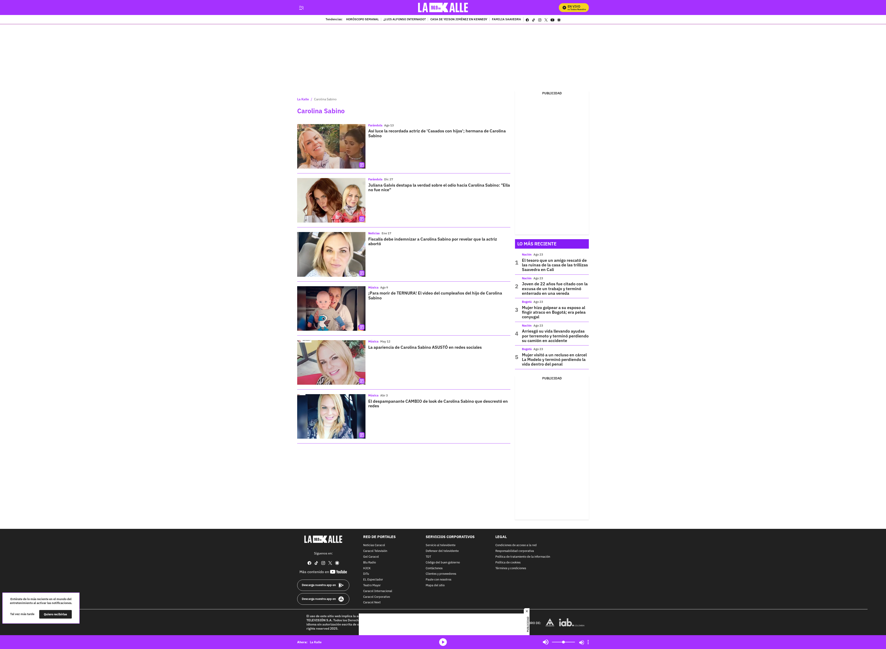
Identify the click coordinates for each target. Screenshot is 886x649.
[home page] (443, 7)
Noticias (374, 233)
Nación (527, 254)
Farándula (375, 125)
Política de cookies (508, 562)
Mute (545, 642)
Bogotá (527, 302)
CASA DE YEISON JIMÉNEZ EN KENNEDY (458, 19)
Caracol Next (372, 602)
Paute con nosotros (438, 579)
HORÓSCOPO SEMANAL (362, 19)
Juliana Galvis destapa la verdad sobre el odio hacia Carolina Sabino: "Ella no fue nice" (439, 187)
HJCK (367, 568)
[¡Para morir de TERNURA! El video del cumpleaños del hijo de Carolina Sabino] (331, 308)
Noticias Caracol (374, 545)
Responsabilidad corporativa (514, 551)
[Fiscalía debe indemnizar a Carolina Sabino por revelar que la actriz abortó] (331, 254)
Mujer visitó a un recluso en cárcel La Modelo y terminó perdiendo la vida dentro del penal (554, 359)
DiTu (366, 573)
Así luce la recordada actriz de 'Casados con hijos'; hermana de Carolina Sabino (437, 133)
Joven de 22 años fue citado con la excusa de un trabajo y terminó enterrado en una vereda (555, 288)
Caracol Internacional (377, 591)
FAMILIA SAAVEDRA (506, 19)
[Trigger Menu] (301, 7)
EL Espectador (373, 579)
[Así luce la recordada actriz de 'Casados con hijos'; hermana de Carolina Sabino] (331, 146)
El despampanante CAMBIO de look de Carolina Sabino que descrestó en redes (438, 403)
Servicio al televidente (440, 545)
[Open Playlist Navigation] (588, 642)
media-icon (443, 642)
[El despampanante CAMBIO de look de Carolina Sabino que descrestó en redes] (331, 416)
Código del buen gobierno (443, 562)
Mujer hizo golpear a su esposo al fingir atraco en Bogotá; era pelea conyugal (554, 312)
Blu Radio (369, 562)
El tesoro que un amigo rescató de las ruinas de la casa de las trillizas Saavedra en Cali (555, 265)
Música (373, 287)
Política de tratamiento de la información (522, 556)
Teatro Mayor (372, 585)
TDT (428, 556)
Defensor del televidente (442, 551)
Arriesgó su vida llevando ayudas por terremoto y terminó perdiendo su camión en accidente (555, 335)
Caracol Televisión (375, 551)
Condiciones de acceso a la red (516, 545)
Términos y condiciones (510, 568)
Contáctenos (434, 568)
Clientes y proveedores (441, 573)
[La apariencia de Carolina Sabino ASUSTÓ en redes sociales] (331, 362)
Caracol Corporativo (376, 596)
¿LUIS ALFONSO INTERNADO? (404, 19)
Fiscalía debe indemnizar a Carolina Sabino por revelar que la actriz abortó (432, 241)
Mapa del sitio (435, 585)
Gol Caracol (371, 556)
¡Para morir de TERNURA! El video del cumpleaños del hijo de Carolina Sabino (435, 295)
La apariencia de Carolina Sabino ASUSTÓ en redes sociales (425, 347)
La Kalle (303, 99)
